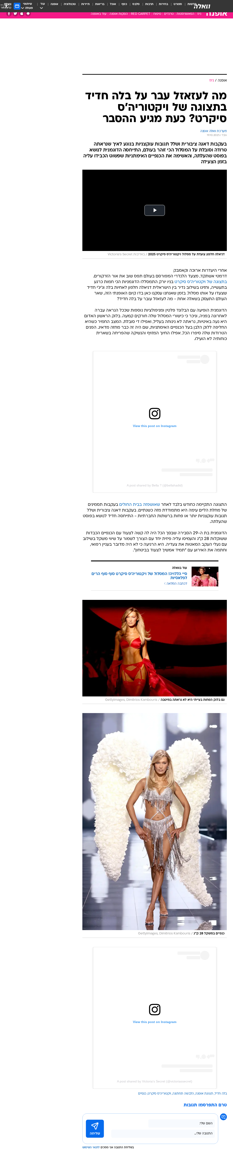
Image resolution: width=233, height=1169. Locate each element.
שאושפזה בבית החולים (139, 505)
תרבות (149, 4)
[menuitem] (175, 6)
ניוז (199, 14)
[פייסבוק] (9, 13)
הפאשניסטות (185, 14)
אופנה (54, 4)
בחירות (163, 4)
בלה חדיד (221, 1093)
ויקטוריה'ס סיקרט (159, 1093)
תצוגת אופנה (204, 1093)
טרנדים (169, 14)
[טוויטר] (15, 13)
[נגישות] (6, 6)
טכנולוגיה (70, 4)
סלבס (136, 4)
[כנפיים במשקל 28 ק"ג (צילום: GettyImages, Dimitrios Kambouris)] (154, 825)
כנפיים (142, 1093)
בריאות (99, 4)
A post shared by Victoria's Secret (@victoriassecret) (154, 1081)
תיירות (85, 4)
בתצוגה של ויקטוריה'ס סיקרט (201, 282)
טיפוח (157, 14)
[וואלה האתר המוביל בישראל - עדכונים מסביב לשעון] (202, 6)
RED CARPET (140, 14)
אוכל (113, 4)
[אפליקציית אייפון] (22, 13)
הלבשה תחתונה (183, 1093)
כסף (124, 4)
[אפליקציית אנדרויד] (28, 13)
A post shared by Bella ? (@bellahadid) (155, 485)
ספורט (178, 4)
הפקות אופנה (118, 14)
